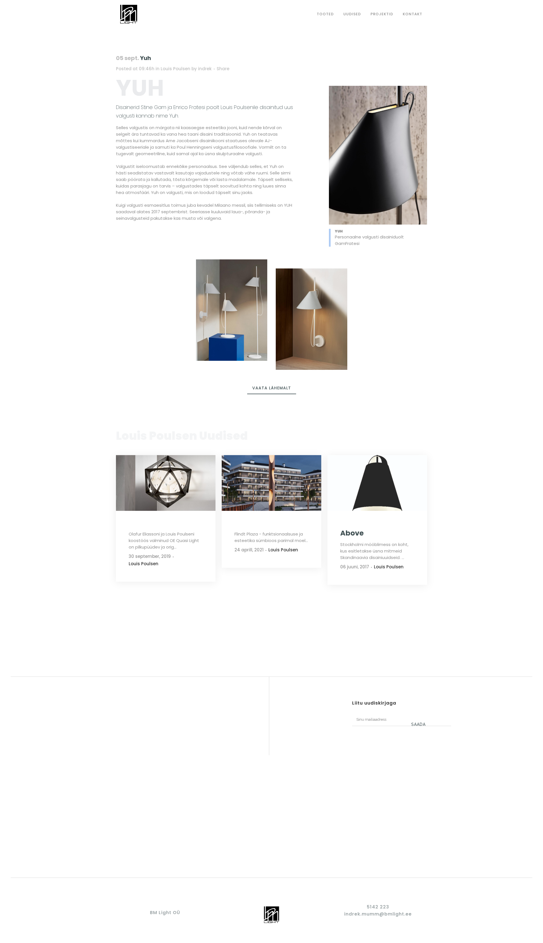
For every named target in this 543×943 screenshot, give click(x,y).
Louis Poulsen (175, 69)
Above (352, 533)
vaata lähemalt (271, 388)
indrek (205, 69)
